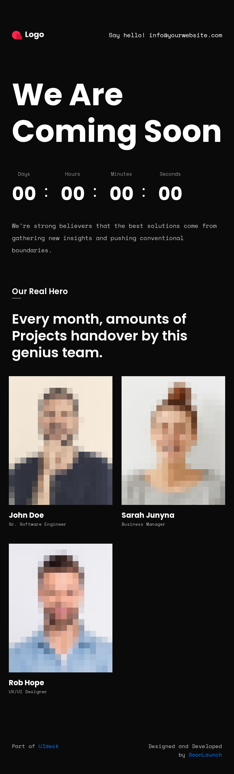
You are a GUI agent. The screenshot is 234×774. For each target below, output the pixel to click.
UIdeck (49, 746)
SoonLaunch (205, 754)
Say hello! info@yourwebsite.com (165, 35)
